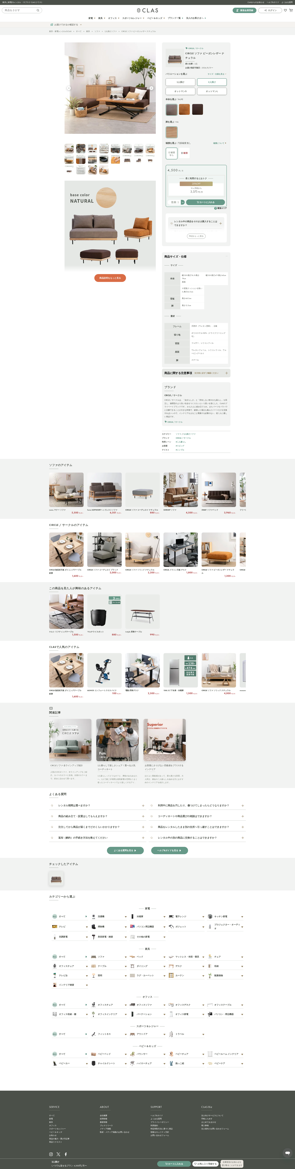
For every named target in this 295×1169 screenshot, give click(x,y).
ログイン (272, 10)
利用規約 (154, 1125)
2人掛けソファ (111, 31)
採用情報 (103, 1119)
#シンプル (180, 450)
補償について (218, 143)
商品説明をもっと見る (110, 278)
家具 (88, 31)
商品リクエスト (55, 1142)
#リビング (180, 446)
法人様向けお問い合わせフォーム (215, 1129)
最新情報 (103, 1122)
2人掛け (212, 82)
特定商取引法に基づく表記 (162, 1129)
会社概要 (103, 1115)
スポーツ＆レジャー (57, 1129)
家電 (51, 1119)
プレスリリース (106, 1125)
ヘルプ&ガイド (273, 2)
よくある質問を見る (123, 850)
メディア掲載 (105, 1129)
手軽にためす (206, 1119)
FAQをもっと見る (196, 236)
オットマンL (212, 91)
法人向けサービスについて (212, 1115)
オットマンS (180, 91)
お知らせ (53, 1135)
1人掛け (180, 82)
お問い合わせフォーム (160, 1135)
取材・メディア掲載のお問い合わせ (114, 1132)
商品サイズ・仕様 (175, 256)
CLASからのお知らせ (256, 2)
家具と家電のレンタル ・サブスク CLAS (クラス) (22, 2)
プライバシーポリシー (160, 1122)
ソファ (97, 31)
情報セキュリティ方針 (160, 1132)
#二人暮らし (181, 442)
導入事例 (205, 1125)
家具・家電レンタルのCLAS (60, 31)
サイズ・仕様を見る (216, 74)
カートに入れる (207, 202)
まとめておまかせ (208, 1122)
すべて (79, 31)
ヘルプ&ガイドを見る (167, 850)
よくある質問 (287, 2)
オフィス (53, 1125)
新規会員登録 (246, 10)
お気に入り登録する (207, 1164)
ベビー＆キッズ (55, 1132)
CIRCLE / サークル (183, 438)
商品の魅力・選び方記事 (59, 1139)
